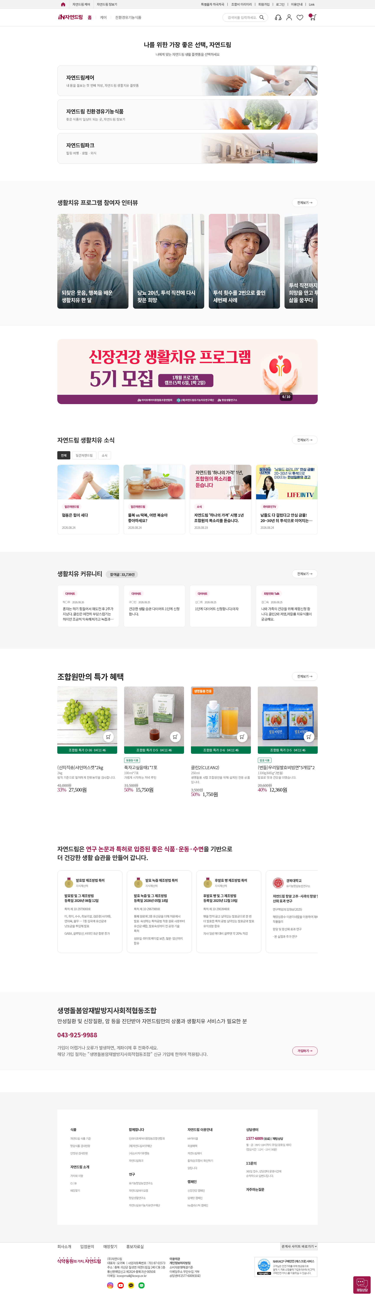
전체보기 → (304, 202)
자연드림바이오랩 (138, 1190)
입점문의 (87, 1246)
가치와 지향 (76, 1176)
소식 (104, 455)
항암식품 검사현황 (80, 1146)
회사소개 (64, 1246)
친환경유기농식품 (128, 17)
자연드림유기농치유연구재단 (144, 1205)
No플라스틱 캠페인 (198, 1205)
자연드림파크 (136, 1161)
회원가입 (264, 4)
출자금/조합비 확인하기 (200, 1161)
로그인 (280, 4)
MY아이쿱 (193, 1138)
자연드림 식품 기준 (80, 1138)
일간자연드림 (84, 455)
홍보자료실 (135, 1246)
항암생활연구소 (137, 1198)
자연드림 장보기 (107, 4)
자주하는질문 (255, 1189)
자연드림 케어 (81, 4)
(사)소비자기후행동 (139, 1153)
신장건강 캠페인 (196, 1190)
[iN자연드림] (63, 4)
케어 (103, 17)
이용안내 (296, 4)
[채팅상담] (362, 1285)
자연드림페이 (195, 1153)
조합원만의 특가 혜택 (90, 676)
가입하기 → (305, 1051)
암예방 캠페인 (195, 1198)
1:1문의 (251, 1163)
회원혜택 (192, 1146)
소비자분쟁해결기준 (181, 1267)
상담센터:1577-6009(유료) (185, 1276)
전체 (64, 455)
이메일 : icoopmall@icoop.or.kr (126, 1276)
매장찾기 (75, 1190)
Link (311, 4)
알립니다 (192, 1168)
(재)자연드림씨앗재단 (140, 1146)
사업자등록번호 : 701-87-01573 (146, 1263)
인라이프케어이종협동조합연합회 (147, 1138)
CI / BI (73, 1183)
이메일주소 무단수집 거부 (184, 1272)
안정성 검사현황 (79, 1153)
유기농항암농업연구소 (141, 1183)
